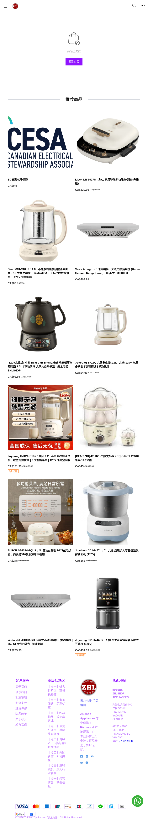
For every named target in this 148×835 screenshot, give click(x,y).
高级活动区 (56, 680)
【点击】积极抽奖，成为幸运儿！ (56, 716)
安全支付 (21, 702)
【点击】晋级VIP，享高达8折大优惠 (57, 743)
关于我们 (21, 686)
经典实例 (21, 724)
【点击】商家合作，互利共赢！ (56, 756)
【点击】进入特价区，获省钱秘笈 (56, 690)
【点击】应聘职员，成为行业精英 (56, 769)
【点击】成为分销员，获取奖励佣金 (56, 729)
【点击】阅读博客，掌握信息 (56, 782)
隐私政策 (21, 713)
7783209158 (126, 741)
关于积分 (21, 719)
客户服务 (22, 680)
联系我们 (21, 692)
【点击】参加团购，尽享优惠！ (56, 703)
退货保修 (21, 708)
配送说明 (21, 697)
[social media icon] (81, 757)
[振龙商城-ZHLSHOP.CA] (15, 6)
